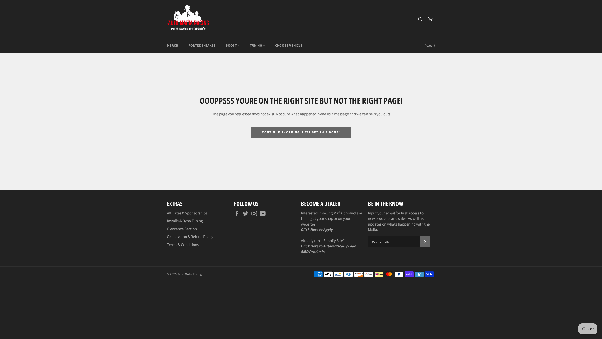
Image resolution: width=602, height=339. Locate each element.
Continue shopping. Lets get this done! (301, 132)
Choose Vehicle (289, 45)
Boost (232, 45)
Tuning (256, 45)
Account (430, 46)
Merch (172, 45)
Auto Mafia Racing (190, 274)
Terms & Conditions (183, 245)
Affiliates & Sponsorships (187, 213)
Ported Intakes (202, 45)
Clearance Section (182, 229)
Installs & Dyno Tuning (185, 221)
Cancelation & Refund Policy (190, 237)
